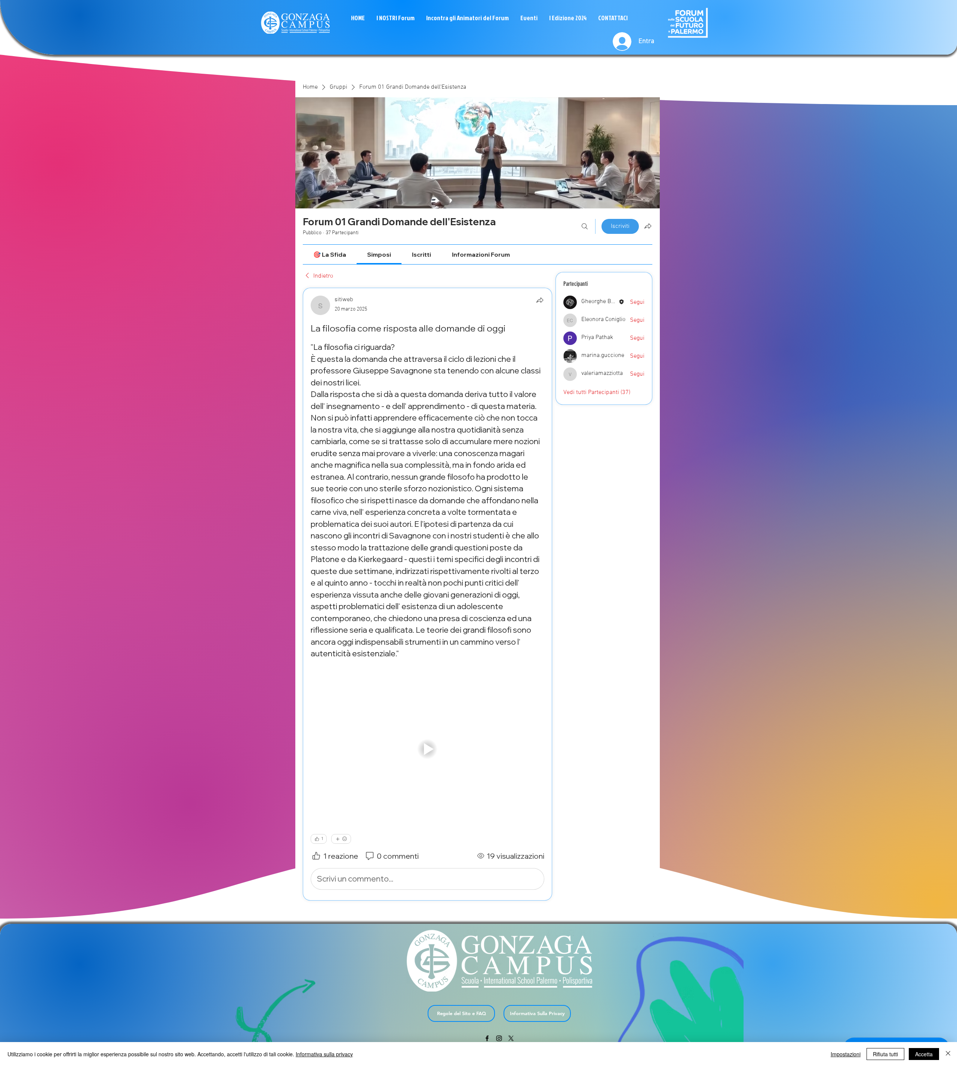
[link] (329, 254)
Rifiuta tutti (885, 1054)
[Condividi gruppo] (647, 226)
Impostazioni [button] (846, 1054)
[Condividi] (539, 300)
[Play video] (427, 749)
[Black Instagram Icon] (499, 1038)
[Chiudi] (948, 1054)
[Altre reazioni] (341, 839)
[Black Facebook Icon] (487, 1038)
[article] (427, 594)
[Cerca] (584, 226)
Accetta (924, 1054)
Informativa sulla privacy (324, 1054)
